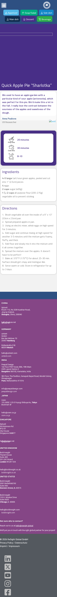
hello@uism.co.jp (8, 412)
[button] (3, 5)
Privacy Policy (6, 542)
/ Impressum (13, 546)
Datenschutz (21, 542)
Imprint (3, 546)
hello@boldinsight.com (10, 510)
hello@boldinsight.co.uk (10, 469)
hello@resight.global (24, 526)
